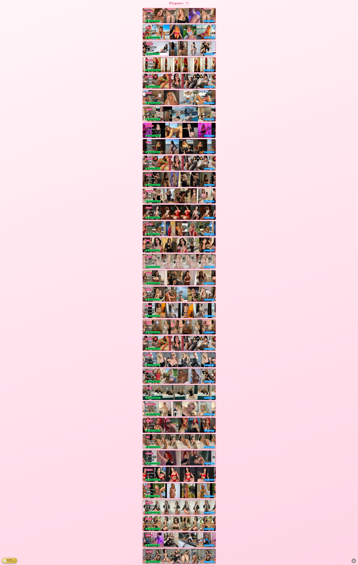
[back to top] (353, 560)
